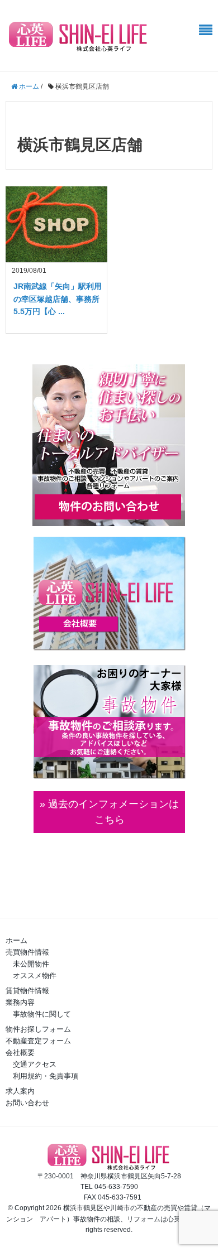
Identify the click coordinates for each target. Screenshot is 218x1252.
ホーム (16, 940)
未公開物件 (31, 964)
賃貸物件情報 (27, 990)
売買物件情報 (27, 952)
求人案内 (20, 1091)
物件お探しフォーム (38, 1029)
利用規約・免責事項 (45, 1076)
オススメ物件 (34, 975)
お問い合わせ (27, 1103)
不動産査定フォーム (38, 1041)
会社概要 (20, 1052)
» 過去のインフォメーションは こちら (109, 812)
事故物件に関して (42, 1014)
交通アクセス (34, 1064)
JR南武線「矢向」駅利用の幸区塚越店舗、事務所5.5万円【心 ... (57, 299)
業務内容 (20, 1002)
